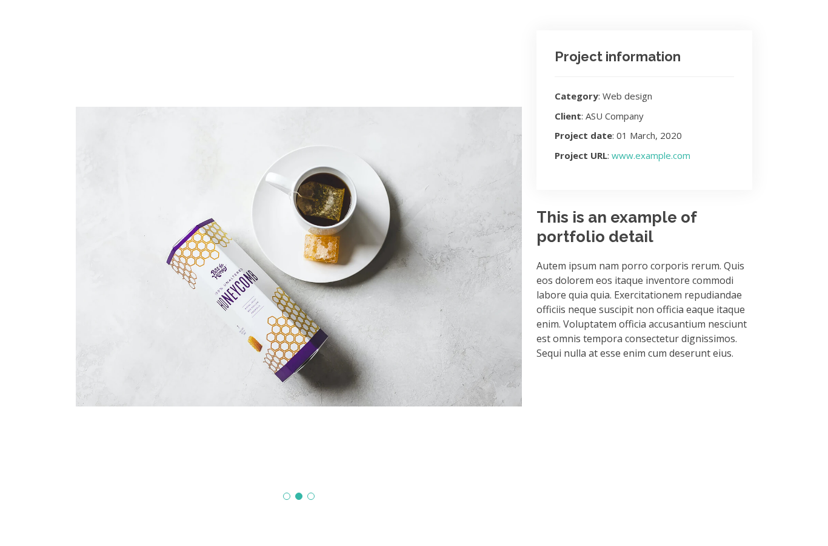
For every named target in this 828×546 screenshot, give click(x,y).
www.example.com (651, 155)
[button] (286, 496)
